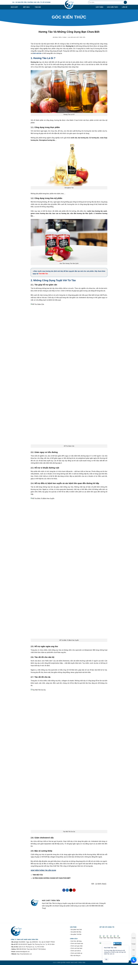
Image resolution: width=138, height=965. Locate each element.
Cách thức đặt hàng (76, 941)
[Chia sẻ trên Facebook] (63, 890)
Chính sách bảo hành (76, 948)
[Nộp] (125, 2)
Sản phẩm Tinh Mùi (76, 934)
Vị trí (134, 955)
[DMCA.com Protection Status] (117, 944)
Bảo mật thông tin (75, 955)
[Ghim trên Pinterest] (74, 890)
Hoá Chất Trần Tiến (79, 37)
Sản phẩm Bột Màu (76, 932)
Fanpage (134, 943)
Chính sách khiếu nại (76, 953)
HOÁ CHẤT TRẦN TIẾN (78, 962)
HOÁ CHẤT (14, 7)
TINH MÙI (38, 7)
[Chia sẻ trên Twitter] (67, 890)
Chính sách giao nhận (77, 946)
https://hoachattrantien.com (24, 954)
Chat (134, 949)
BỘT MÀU (26, 7)
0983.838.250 (20, 949)
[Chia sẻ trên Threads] (70, 890)
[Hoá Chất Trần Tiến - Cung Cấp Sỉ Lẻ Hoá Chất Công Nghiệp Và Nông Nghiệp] (69, 4)
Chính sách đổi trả (76, 950)
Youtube (133, 937)
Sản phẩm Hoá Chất (76, 929)
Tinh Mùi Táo (43, 273)
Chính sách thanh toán (77, 943)
